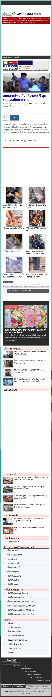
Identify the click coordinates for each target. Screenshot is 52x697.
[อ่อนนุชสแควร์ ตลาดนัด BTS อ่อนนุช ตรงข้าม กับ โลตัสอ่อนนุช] (8, 510)
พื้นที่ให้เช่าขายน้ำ (14, 568)
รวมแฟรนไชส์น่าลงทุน (16, 636)
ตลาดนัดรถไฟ (12, 559)
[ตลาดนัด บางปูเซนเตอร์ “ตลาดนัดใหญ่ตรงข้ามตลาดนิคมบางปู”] (8, 492)
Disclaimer (42, 691)
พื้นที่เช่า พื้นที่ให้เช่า (15, 632)
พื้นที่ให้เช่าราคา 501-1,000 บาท (19, 597)
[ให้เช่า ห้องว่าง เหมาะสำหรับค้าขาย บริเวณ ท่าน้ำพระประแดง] (8, 357)
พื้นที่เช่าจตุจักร (13, 572)
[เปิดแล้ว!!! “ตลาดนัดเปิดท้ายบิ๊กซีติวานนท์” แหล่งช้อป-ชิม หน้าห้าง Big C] (8, 483)
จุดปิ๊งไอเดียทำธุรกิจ (14, 644)
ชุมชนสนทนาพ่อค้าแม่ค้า (17, 640)
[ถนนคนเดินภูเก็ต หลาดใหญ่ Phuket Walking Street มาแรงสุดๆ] (8, 501)
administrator (32, 104)
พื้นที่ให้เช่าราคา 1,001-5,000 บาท (20, 602)
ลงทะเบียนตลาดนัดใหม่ (34, 674)
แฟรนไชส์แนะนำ (11, 515)
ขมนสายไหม (7, 282)
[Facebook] (14, 118)
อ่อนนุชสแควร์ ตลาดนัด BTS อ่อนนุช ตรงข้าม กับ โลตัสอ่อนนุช (29, 506)
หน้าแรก (10, 623)
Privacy (5, 691)
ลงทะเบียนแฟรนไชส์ (30, 671)
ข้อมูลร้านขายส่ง (26, 668)
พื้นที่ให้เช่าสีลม (13, 580)
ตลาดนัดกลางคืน (13, 563)
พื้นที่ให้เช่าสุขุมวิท (14, 576)
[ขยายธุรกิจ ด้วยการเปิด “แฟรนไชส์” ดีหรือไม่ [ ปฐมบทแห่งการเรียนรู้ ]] (8, 524)
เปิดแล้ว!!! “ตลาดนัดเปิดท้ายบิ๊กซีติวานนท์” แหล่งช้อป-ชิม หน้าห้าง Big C (31, 478)
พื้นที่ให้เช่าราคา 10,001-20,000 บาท (21, 606)
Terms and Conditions (30, 691)
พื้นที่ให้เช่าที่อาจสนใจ (13, 349)
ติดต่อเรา (10, 653)
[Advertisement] (26, 40)
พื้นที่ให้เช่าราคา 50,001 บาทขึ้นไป (20, 614)
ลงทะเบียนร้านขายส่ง (43, 680)
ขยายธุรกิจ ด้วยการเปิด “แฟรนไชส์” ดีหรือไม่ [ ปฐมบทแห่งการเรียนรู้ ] (31, 520)
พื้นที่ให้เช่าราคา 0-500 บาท (17, 593)
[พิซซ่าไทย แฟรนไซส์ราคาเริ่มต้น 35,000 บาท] (8, 533)
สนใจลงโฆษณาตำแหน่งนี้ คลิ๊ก (19, 291)
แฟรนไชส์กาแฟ (13, 542)
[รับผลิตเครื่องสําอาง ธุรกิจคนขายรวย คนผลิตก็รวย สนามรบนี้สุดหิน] (26, 327)
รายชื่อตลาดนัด (16, 663)
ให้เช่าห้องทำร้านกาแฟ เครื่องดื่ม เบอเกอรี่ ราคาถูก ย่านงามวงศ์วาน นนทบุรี (29, 380)
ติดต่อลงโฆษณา (19, 686)
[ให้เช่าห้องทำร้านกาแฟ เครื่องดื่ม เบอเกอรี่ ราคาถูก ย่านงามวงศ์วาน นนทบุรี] (8, 384)
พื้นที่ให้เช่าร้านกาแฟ (15, 555)
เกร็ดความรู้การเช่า (14, 648)
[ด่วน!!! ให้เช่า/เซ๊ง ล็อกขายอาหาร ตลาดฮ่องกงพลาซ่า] (8, 375)
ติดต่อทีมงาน (7, 686)
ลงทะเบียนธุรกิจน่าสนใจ (38, 677)
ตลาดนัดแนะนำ (10, 474)
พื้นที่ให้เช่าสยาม (13, 584)
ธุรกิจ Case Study (20, 665)
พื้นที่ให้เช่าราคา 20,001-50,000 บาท (21, 610)
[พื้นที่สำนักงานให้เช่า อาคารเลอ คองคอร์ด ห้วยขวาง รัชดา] (8, 366)
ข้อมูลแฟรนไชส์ (11, 660)
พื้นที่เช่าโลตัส (12, 551)
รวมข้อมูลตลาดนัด (14, 627)
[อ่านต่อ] (12, 340)
